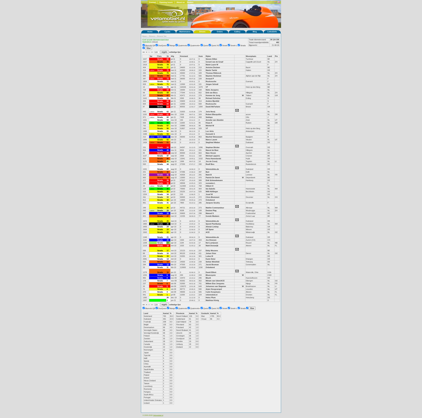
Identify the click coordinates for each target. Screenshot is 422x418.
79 (168, 62)
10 (168, 272)
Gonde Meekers (212, 216)
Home (149, 32)
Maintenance (184, 32)
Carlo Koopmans (213, 292)
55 (168, 131)
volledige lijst (175, 52)
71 (168, 84)
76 (168, 70)
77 (168, 67)
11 (167, 267)
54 (168, 134)
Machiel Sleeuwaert (214, 137)
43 (168, 169)
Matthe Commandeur (215, 208)
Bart (207, 172)
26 (168, 221)
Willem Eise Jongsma (215, 283)
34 (168, 194)
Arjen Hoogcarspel (214, 289)
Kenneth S (210, 134)
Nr (168, 56)
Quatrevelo (182, 45)
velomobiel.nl (211, 295)
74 (168, 76)
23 (168, 229)
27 (168, 216)
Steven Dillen (211, 59)
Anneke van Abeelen (215, 120)
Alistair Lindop (212, 227)
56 (168, 128)
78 (168, 65)
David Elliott (211, 272)
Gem (201, 56)
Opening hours (166, 2)
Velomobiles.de (212, 169)
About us (181, 2)
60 (168, 117)
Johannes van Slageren (216, 286)
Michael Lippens (213, 156)
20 (168, 240)
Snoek (224, 45)
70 (168, 87)
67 (168, 95)
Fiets (159, 56)
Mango (172, 45)
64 (168, 104)
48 (168, 153)
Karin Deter (210, 259)
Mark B (209, 175)
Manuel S (210, 213)
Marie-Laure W (212, 65)
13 (168, 262)
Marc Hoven (211, 153)
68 (168, 93)
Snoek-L (233, 45)
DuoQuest (162, 45)
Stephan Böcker (213, 147)
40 (168, 178)
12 (168, 265)
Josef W (209, 194)
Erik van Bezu (212, 93)
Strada (243, 45)
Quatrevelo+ (195, 45)
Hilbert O (209, 186)
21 (168, 237)
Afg (172, 56)
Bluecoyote (211, 275)
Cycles (167, 32)
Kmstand (184, 56)
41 (168, 175)
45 (168, 161)
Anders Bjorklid (212, 101)
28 (168, 213)
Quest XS (215, 45)
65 (168, 101)
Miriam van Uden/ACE (215, 281)
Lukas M (209, 256)
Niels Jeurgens (212, 90)
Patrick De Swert (213, 178)
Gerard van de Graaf (214, 62)
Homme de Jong (213, 95)
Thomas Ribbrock (213, 73)
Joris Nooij (210, 112)
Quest (205, 45)
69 (168, 90)
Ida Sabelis (210, 189)
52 (168, 140)
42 (168, 172)
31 (168, 203)
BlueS (208, 278)
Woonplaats (251, 56)
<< (144, 52)
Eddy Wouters (212, 251)
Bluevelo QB (150, 45)
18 (168, 246)
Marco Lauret (211, 140)
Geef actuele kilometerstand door (155, 40)
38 (168, 183)
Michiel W (210, 126)
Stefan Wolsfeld (212, 262)
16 (168, 253)
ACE (208, 232)
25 (168, 224)
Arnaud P (210, 79)
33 (168, 197)
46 (168, 159)
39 (168, 180)
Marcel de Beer (212, 150)
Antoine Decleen (213, 67)
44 (168, 164)
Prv (276, 56)
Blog (255, 32)
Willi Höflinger (212, 192)
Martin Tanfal (211, 70)
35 (168, 192)
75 (168, 73)
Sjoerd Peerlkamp (213, 224)
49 (168, 150)
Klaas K (209, 123)
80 (168, 59)
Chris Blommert (212, 197)
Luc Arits (210, 131)
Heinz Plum (211, 298)
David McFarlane (213, 107)
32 (168, 200)
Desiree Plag (211, 210)
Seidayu (209, 117)
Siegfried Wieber (213, 142)
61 (168, 114)
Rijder (208, 56)
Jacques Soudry (213, 203)
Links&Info (272, 32)
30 (168, 208)
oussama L (210, 183)
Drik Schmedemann (214, 180)
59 (168, 120)
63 (168, 107)
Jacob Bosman (212, 265)
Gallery (237, 32)
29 (168, 210)
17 (168, 251)
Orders (220, 32)
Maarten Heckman (213, 76)
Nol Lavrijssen (212, 243)
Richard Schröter (213, 98)
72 (168, 81)
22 (168, 232)
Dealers (190, 2)
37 (168, 186)
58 (168, 123)
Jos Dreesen (211, 240)
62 (168, 112)
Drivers (202, 32)
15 (168, 256)
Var (151, 56)
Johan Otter (211, 253)
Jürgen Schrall (212, 84)
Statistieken (146, 42)
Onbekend (210, 200)
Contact (152, 2)
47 (168, 156)
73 (168, 79)
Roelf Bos (210, 164)
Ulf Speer (210, 229)
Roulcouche (211, 81)
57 (168, 126)
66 (168, 98)
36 (168, 189)
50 (168, 147)
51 (168, 142)
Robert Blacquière (213, 114)
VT (207, 87)
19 (168, 243)
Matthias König (212, 300)
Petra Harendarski (214, 159)
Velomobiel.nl (158, 415)
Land (270, 56)
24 (168, 227)
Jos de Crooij (211, 161)
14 (168, 259)
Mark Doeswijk (212, 246)
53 (168, 137)
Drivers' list (161, 36)
